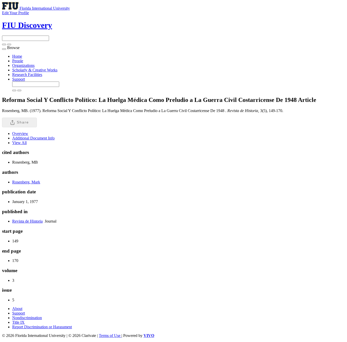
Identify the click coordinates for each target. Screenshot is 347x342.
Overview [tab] (20, 133)
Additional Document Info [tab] (33, 138)
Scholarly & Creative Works (34, 70)
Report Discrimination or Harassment (42, 327)
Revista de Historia (27, 221)
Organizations (23, 65)
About (17, 308)
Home (17, 56)
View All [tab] (19, 143)
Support (18, 79)
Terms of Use (110, 335)
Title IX (18, 322)
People (17, 61)
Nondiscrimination (27, 318)
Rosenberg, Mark (26, 182)
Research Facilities (27, 74)
